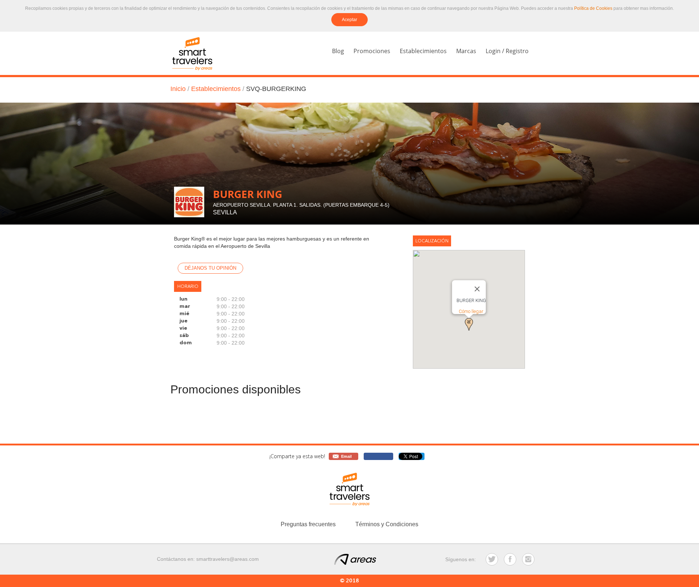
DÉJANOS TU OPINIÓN (210, 268)
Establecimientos (423, 51)
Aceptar (349, 19)
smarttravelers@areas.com (227, 559)
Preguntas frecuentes (308, 524)
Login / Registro (507, 51)
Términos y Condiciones (386, 524)
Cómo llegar (471, 311)
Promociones (372, 51)
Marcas (466, 51)
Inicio (178, 88)
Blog (338, 51)
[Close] (477, 289)
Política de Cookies (593, 8)
